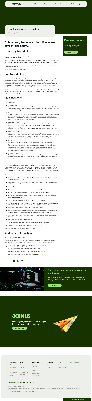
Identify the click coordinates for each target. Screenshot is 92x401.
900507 (69, 388)
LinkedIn (34, 254)
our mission (14, 69)
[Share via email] (22, 261)
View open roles (20, 328)
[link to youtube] (24, 382)
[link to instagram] (18, 382)
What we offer (55, 285)
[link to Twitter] (33, 382)
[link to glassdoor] (27, 382)
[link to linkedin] (20, 382)
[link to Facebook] (30, 382)
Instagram (41, 254)
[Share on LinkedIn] (14, 261)
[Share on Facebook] (10, 261)
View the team (71, 52)
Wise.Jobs (43, 251)
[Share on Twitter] (18, 261)
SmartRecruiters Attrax (30, 391)
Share (6, 261)
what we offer (23, 69)
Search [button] (83, 362)
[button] (31, 4)
